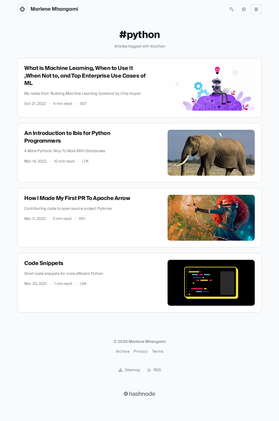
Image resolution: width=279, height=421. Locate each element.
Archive (122, 351)
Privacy (140, 351)
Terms (157, 351)
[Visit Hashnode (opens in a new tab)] (139, 393)
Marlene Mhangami (54, 9)
